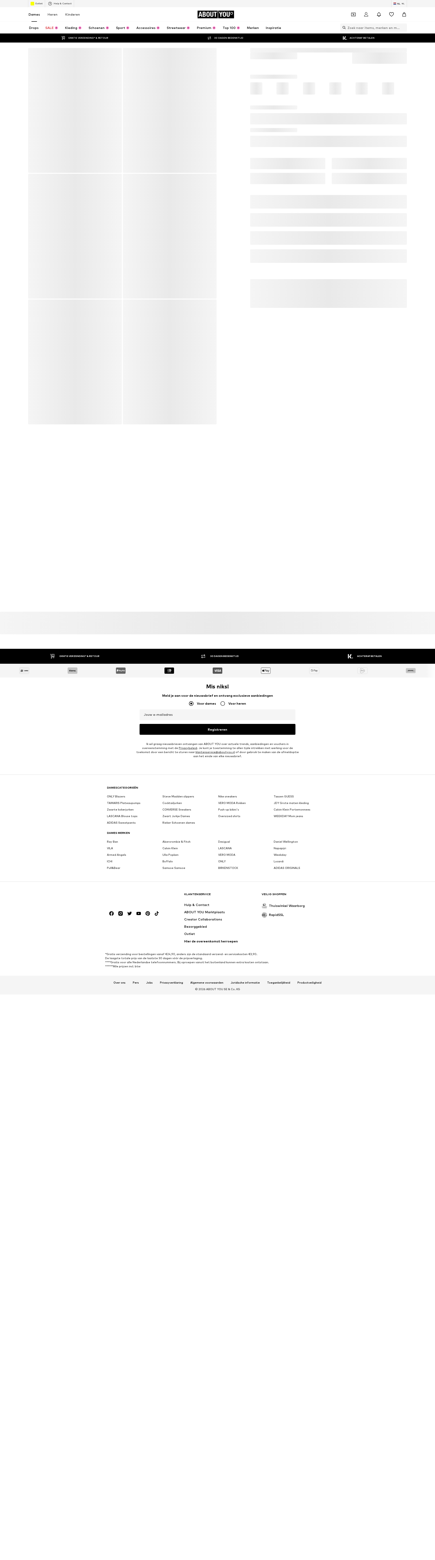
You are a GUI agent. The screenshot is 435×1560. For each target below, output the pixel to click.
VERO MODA (226, 867)
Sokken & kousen (331, 60)
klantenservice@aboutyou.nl (215, 764)
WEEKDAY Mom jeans (288, 828)
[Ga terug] (34, 64)
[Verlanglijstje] (391, 24)
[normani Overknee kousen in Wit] (170, 120)
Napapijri (280, 860)
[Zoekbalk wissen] (403, 37)
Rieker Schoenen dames (178, 835)
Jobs (149, 1025)
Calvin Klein (170, 860)
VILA (110, 860)
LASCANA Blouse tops (122, 828)
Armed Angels (116, 867)
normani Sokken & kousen (366, 60)
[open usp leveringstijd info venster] (400, 181)
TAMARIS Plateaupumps (123, 815)
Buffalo (167, 873)
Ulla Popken (170, 867)
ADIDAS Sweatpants (121, 835)
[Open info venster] (404, 5)
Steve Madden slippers (178, 809)
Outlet (39, 13)
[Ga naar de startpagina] (131, 939)
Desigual (224, 854)
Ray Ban (112, 854)
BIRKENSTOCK (228, 880)
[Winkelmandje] (404, 24)
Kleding (270, 60)
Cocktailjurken (172, 815)
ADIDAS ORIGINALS (287, 880)
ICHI (109, 873)
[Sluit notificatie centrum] (379, 24)
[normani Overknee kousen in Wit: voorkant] (74, 120)
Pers (136, 1025)
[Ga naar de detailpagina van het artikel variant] (262, 110)
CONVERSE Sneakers (176, 822)
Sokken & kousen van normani (127, 904)
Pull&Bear (113, 880)
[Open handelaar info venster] (325, 155)
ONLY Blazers (116, 809)
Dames (34, 24)
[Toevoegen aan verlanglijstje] (401, 141)
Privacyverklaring (171, 1025)
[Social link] (111, 955)
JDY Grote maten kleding (291, 815)
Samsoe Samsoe (173, 880)
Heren (53, 24)
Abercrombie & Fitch (176, 854)
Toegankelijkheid (278, 1025)
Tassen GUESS (284, 809)
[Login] (366, 24)
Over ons (120, 1025)
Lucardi (279, 873)
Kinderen (72, 24)
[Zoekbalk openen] (343, 38)
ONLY (222, 873)
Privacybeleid (188, 760)
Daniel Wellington (286, 854)
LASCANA (225, 860)
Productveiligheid (309, 1025)
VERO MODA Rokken (232, 815)
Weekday (280, 867)
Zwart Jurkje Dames (176, 828)
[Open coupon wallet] (353, 24)
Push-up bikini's (228, 822)
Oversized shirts (229, 828)
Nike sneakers (227, 809)
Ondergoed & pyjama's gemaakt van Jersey (187, 907)
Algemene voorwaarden (206, 1025)
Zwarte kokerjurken (120, 822)
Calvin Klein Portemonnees (292, 822)
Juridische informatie (245, 1025)
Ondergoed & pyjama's (297, 60)
